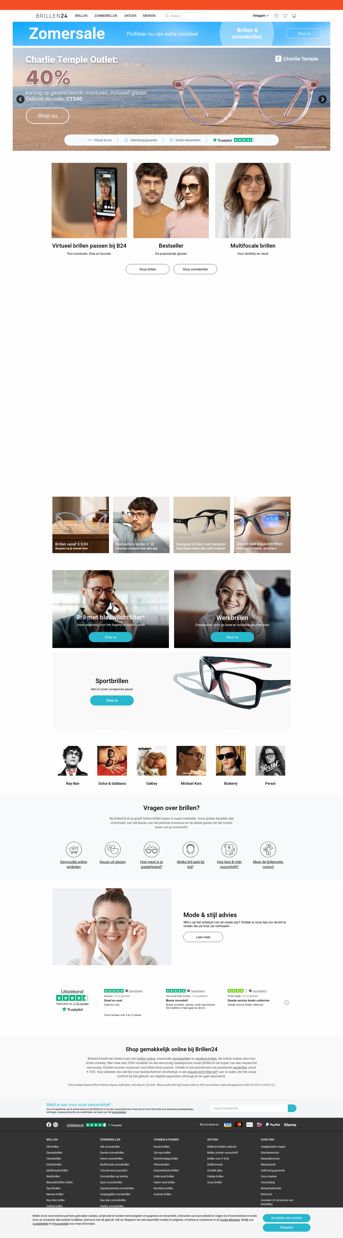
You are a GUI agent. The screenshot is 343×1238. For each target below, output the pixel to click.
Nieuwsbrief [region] (268, 1164)
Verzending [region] (268, 1182)
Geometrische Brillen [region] (166, 1170)
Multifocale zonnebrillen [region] (114, 1164)
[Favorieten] (285, 16)
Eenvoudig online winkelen (73, 864)
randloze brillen (206, 1058)
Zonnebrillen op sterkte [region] (114, 1176)
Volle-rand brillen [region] (164, 1176)
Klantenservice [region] (270, 1152)
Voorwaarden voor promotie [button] (310, 146)
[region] (89, 201)
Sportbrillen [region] (53, 1188)
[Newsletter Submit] (292, 1108)
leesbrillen (240, 1067)
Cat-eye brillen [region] (162, 1152)
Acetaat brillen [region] (162, 1194)
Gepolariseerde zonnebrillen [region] (117, 1188)
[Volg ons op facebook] (48, 1124)
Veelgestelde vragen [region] (273, 1146)
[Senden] (167, 16)
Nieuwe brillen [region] (55, 1194)
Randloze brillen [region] (163, 1188)
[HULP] (276, 16)
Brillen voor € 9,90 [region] (218, 1158)
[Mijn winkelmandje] (294, 16)
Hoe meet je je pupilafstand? (151, 864)
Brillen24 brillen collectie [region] (221, 1146)
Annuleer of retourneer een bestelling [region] (277, 1202)
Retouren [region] (266, 1194)
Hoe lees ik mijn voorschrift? (229, 864)
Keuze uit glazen (113, 862)
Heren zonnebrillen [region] (111, 1158)
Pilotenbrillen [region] (162, 1164)
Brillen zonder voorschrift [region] (222, 1152)
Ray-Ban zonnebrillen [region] (113, 1200)
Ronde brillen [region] (162, 1146)
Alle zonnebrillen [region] (110, 1146)
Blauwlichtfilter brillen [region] (59, 1182)
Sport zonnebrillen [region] (111, 1182)
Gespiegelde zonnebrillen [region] (115, 1194)
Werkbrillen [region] (53, 1176)
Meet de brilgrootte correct (268, 864)
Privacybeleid (60, 1223)
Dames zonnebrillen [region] (112, 1152)
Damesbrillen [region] (54, 1152)
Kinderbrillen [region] (54, 1164)
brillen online (146, 1058)
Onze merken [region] (269, 1176)
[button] (20, 99)
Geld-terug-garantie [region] (273, 1170)
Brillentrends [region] (215, 1164)
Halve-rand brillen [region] (164, 1182)
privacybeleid (119, 1112)
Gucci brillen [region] (214, 1182)
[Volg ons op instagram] (55, 1124)
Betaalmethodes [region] (271, 1188)
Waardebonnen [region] (270, 1158)
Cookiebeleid (40, 1223)
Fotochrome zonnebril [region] (113, 1170)
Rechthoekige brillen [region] (166, 1158)
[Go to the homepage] (52, 16)
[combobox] (185, 16)
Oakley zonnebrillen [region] (112, 1206)
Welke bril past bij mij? (190, 864)
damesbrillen (181, 1058)
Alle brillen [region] (52, 1146)
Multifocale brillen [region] (57, 1170)
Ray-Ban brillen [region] (55, 1200)
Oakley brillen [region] (54, 1206)
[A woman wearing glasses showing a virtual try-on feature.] (112, 926)
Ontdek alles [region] (214, 1170)
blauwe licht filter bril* (203, 1072)
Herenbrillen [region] (53, 1158)
